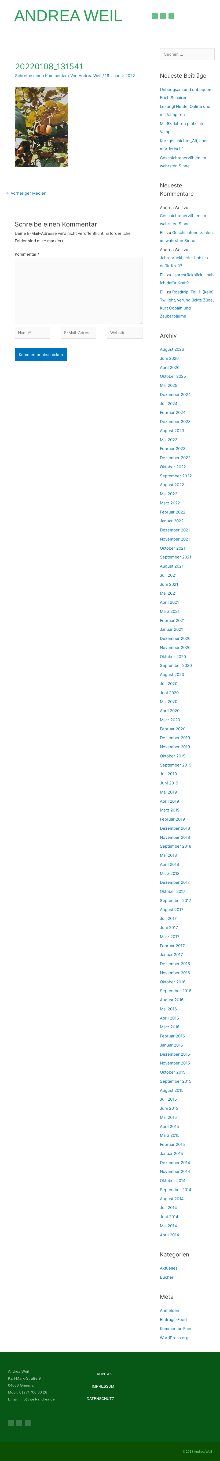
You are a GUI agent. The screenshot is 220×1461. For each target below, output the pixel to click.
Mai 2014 (168, 1225)
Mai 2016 (168, 1008)
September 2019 (175, 765)
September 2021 (175, 557)
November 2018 (175, 837)
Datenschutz (100, 1398)
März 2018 (169, 873)
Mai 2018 (168, 855)
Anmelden (169, 1310)
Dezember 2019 (175, 737)
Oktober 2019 (172, 755)
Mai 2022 (168, 493)
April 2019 (169, 801)
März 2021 (169, 611)
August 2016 (172, 999)
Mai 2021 (168, 593)
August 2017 (172, 909)
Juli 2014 (168, 1207)
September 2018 (175, 846)
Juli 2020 (168, 683)
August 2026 (172, 349)
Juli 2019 (168, 773)
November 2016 (175, 972)
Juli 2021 (168, 575)
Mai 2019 (168, 792)
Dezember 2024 (175, 394)
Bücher (167, 1277)
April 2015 (169, 1126)
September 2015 (175, 1081)
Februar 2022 (172, 512)
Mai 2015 (168, 1117)
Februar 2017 (172, 945)
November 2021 (175, 539)
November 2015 (175, 1063)
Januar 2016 (171, 1045)
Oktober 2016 (172, 981)
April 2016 (169, 1018)
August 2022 (172, 484)
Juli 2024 (169, 403)
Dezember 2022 (175, 457)
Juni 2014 (169, 1216)
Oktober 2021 (172, 548)
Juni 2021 (169, 584)
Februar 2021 (172, 620)
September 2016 (175, 990)
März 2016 (169, 1026)
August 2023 (172, 430)
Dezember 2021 (175, 530)
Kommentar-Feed (176, 1328)
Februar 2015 (172, 1144)
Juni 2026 (169, 358)
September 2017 (175, 900)
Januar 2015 (171, 1153)
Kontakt (105, 1374)
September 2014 (176, 1189)
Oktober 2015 (172, 1072)
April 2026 (169, 367)
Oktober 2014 (173, 1180)
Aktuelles (169, 1268)
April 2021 (169, 602)
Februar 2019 (172, 819)
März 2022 (170, 502)
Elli (163, 232)
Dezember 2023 (175, 421)
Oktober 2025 (173, 376)
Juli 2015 (168, 1099)
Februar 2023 (173, 448)
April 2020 (169, 710)
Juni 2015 (169, 1108)
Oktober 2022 (173, 466)
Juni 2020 (169, 692)
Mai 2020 (168, 701)
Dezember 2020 (175, 638)
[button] (136, 16)
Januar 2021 (171, 629)
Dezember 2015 (175, 1054)
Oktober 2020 (173, 656)
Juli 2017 (168, 918)
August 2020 (172, 674)
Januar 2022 (172, 520)
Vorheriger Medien (26, 193)
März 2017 (169, 936)
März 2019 (169, 810)
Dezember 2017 (175, 882)
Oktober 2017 (172, 891)
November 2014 (175, 1171)
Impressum (103, 1386)
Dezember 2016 (175, 963)
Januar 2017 (171, 954)
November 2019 (175, 746)
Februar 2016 (172, 1036)
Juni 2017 (169, 927)
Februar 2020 (172, 728)
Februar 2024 (173, 412)
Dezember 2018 (175, 828)
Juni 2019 (169, 783)
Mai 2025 (168, 385)
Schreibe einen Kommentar (41, 75)
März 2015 (169, 1135)
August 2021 (172, 566)
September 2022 (176, 475)
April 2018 (169, 864)
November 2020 (175, 647)
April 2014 (169, 1234)
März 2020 (170, 719)
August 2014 (172, 1198)
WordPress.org (174, 1337)
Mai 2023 (169, 439)
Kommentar (27, 254)
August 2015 (172, 1090)
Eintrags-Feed (173, 1319)
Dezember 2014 (175, 1162)
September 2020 (176, 665)
